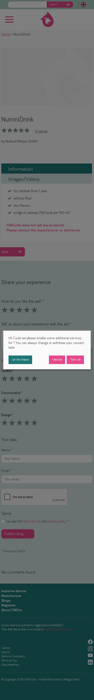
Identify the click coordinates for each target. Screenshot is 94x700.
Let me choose (20, 359)
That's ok (75, 359)
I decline (57, 359)
